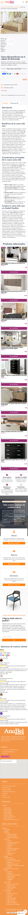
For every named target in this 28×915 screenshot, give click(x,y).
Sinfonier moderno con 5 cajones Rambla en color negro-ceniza (14, 376)
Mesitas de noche (11, 853)
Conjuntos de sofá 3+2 (12, 893)
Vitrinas (9, 881)
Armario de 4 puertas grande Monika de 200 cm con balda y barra (13, 291)
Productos (6, 7)
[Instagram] (4, 756)
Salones (6, 870)
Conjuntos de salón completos (14, 875)
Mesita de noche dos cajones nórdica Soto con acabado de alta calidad (13, 404)
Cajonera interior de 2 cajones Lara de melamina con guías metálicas (13, 263)
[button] (25, 14)
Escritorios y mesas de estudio (13, 861)
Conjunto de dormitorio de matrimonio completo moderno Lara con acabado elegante (12, 347)
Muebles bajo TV (11, 878)
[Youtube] (9, 756)
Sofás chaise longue (11, 898)
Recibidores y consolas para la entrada (15, 865)
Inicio (2, 7)
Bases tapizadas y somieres (13, 842)
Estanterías (9, 862)
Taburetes (9, 867)
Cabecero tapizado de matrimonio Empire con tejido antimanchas (13, 319)
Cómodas (9, 847)
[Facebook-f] (2, 756)
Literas (8, 851)
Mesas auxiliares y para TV (13, 864)
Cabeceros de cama (11, 844)
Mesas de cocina (11, 885)
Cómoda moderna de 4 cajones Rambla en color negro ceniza (13, 460)
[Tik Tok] (6, 756)
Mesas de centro (10, 876)
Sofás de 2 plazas (11, 899)
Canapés (6, 831)
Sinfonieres (9, 854)
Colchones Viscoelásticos (12, 837)
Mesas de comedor (11, 887)
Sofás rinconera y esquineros (13, 904)
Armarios (9, 840)
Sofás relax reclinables (12, 902)
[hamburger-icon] (2, 2)
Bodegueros (10, 873)
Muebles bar (10, 879)
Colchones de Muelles (12, 834)
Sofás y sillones (8, 890)
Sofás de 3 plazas (11, 901)
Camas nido (17, 7)
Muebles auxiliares (9, 857)
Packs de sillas (10, 889)
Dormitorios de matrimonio (13, 848)
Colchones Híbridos (11, 836)
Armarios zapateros (11, 859)
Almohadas (7, 830)
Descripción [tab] (5, 103)
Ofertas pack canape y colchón (11, 868)
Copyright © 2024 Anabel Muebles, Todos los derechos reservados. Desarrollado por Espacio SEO (14, 910)
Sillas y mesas (8, 882)
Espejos (6, 856)
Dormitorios (11, 7)
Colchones (7, 833)
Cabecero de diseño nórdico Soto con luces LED (12, 431)
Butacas (9, 892)
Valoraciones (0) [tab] (14, 103)
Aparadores (9, 871)
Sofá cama (9, 896)
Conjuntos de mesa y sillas (13, 884)
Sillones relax (10, 895)
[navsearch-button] (23, 2)
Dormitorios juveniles (11, 850)
